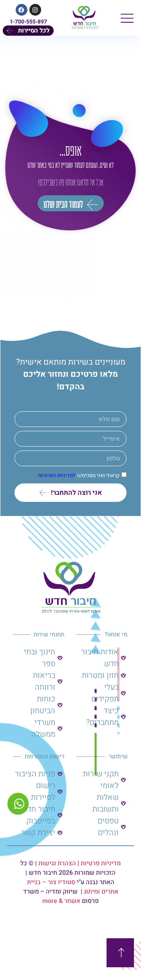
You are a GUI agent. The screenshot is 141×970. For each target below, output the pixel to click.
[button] (127, 17)
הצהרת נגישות (57, 863)
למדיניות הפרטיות (57, 476)
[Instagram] (35, 10)
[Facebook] (21, 10)
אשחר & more (61, 901)
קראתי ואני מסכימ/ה (78, 476)
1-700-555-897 (28, 22)
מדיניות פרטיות (101, 863)
